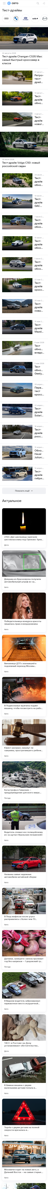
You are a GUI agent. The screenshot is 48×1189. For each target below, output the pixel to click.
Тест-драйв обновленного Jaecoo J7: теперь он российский (39, 224)
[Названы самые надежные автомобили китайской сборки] (24, 865)
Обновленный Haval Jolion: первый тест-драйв (39, 454)
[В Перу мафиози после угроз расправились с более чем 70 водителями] (24, 907)
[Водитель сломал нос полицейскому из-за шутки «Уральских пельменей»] (24, 823)
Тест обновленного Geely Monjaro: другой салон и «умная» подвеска (39, 370)
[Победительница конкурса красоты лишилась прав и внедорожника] (24, 612)
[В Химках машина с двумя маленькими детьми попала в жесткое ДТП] (24, 1076)
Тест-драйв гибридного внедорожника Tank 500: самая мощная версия (39, 475)
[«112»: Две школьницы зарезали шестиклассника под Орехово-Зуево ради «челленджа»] (24, 528)
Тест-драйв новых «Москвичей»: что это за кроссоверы (39, 307)
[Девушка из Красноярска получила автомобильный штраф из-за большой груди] (24, 570)
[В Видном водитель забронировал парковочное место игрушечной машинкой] (24, 992)
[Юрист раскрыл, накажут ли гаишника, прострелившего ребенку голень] (24, 739)
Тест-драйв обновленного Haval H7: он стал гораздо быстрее (39, 266)
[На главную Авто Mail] (14, 3)
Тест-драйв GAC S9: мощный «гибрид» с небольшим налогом (39, 203)
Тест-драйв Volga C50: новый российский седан (21, 164)
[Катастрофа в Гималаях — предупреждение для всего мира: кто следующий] (24, 781)
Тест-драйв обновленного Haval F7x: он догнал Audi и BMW (39, 245)
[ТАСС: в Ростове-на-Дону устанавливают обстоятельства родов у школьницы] (24, 1034)
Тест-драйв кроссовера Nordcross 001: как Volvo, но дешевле (39, 287)
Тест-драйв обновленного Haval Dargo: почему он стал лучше (39, 182)
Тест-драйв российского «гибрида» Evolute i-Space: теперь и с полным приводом (39, 433)
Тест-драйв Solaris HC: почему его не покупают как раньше (39, 412)
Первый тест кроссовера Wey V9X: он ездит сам (39, 391)
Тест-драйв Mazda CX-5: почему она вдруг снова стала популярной (39, 328)
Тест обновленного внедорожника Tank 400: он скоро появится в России (39, 349)
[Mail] (9, 3)
